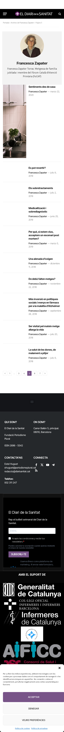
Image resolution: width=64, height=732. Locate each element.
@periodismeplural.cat (24, 467)
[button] (59, 667)
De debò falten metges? (42, 278)
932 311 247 (10, 482)
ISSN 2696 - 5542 (13, 445)
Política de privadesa (39, 728)
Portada (6, 23)
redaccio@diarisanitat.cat (17, 471)
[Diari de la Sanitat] (33, 14)
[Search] (59, 13)
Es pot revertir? (37, 167)
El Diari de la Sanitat (14, 428)
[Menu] (5, 13)
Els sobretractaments (41, 188)
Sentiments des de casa (42, 86)
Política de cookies (22, 728)
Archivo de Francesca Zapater (22, 23)
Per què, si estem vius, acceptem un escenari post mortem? (44, 235)
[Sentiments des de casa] (14, 121)
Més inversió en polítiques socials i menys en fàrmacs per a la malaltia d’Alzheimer (44, 302)
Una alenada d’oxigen (41, 258)
